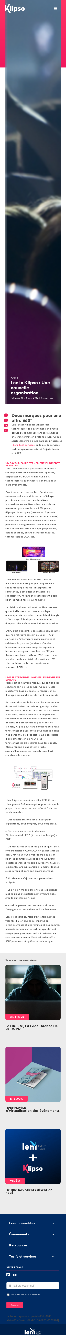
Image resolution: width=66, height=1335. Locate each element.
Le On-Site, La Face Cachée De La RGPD (33, 992)
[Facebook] (6, 415)
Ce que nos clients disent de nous (33, 1156)
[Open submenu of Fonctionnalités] (53, 1223)
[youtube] (15, 1274)
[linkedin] (8, 1274)
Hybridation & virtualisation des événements (32, 1109)
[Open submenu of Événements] (53, 1234)
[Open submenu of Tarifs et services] (53, 1256)
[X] (6, 420)
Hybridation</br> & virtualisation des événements (33, 1074)
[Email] (6, 430)
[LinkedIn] (6, 425)
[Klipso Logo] (15, 5)
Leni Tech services (24, 445)
